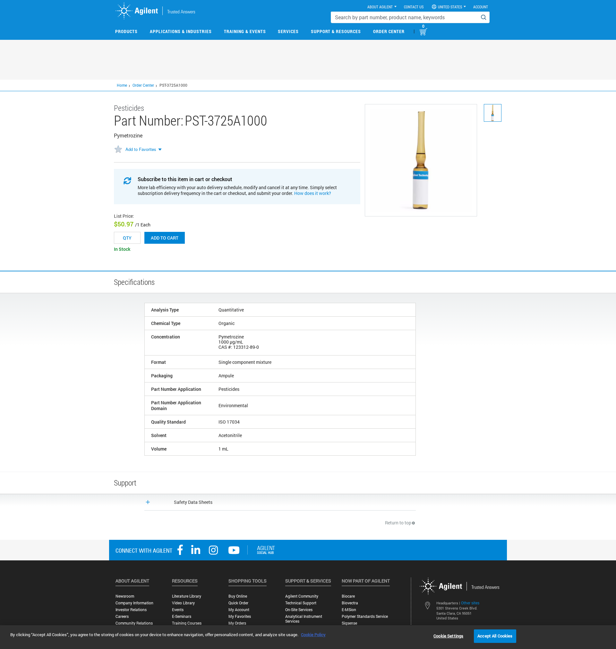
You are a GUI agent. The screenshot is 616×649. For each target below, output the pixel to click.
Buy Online (237, 596)
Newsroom (125, 596)
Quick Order (238, 603)
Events (178, 609)
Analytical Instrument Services (303, 619)
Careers (122, 616)
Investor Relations (131, 609)
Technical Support (300, 603)
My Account (238, 609)
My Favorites (239, 616)
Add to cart (164, 238)
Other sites (470, 602)
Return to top (398, 523)
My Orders (237, 623)
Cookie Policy (313, 634)
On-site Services (298, 609)
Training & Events (245, 31)
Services (288, 31)
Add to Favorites (140, 149)
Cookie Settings (448, 636)
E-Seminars (181, 616)
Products (126, 31)
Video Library (183, 603)
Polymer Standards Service (365, 616)
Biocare (348, 596)
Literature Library (186, 596)
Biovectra (350, 603)
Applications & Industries (181, 31)
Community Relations (134, 623)
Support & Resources (336, 31)
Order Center (389, 31)
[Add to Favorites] (118, 149)
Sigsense (349, 623)
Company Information (134, 603)
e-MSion (349, 609)
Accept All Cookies (494, 636)
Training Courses (186, 623)
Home (122, 85)
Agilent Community (301, 596)
